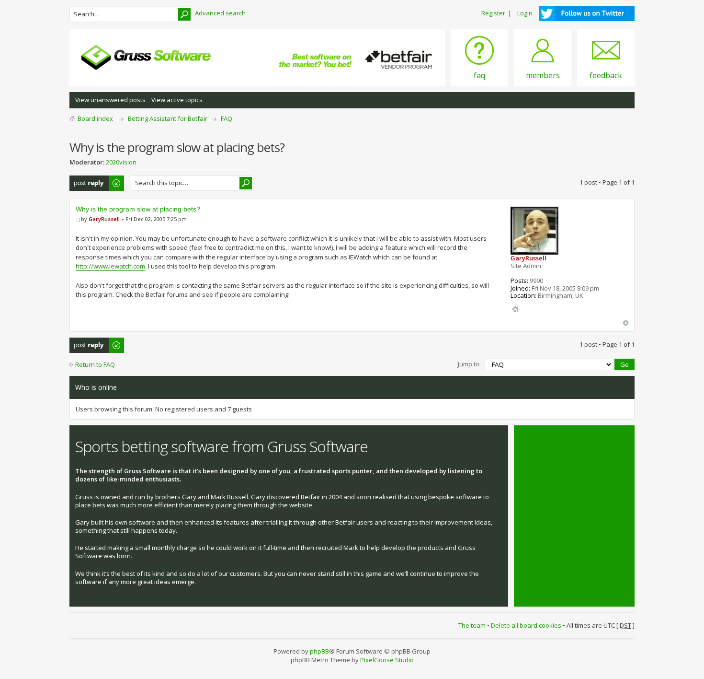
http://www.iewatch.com (110, 266)
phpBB (319, 651)
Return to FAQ (95, 364)
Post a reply (86, 180)
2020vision (121, 162)
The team (472, 625)
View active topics (177, 99)
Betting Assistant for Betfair (167, 118)
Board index (95, 118)
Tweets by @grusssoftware (559, 441)
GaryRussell (104, 218)
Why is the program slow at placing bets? (138, 209)
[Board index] (146, 57)
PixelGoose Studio (387, 660)
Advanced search (220, 13)
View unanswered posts (110, 99)
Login (525, 13)
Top (625, 323)
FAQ (226, 118)
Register (493, 13)
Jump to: (469, 364)
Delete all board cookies (526, 625)
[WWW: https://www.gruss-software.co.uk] (515, 309)
